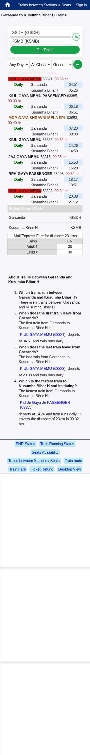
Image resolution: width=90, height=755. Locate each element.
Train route (73, 460)
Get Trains (45, 50)
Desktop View (69, 469)
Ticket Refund (42, 469)
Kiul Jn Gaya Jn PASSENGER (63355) (45, 405)
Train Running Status (57, 444)
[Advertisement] (45, 520)
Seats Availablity (45, 452)
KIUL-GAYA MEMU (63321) (43, 334)
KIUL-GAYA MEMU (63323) (43, 368)
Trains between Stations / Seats (34, 460)
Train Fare (17, 469)
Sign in (81, 5)
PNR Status (25, 444)
